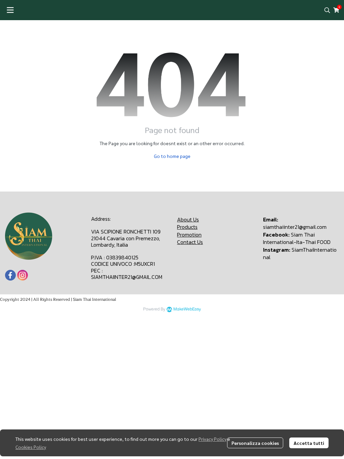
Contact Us (190, 242)
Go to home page (172, 156)
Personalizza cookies (255, 443)
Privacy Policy (212, 439)
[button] (327, 10)
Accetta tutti (309, 443)
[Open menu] (10, 10)
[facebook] (10, 275)
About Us (188, 219)
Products (187, 227)
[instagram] (22, 275)
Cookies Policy (30, 447)
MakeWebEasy (187, 309)
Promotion (189, 235)
